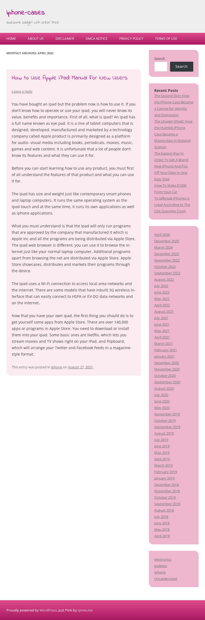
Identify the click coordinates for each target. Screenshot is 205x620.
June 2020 (161, 401)
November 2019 (167, 414)
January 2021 (164, 356)
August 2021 (164, 311)
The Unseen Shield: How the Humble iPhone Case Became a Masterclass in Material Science (173, 134)
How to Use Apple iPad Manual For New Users (70, 78)
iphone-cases (25, 13)
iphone (56, 367)
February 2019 (165, 471)
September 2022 (167, 273)
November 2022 (167, 260)
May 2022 (161, 298)
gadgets (160, 565)
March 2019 (163, 465)
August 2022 (164, 279)
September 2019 (167, 426)
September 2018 (167, 503)
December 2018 (166, 484)
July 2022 (161, 285)
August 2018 (164, 510)
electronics (162, 559)
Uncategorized (165, 578)
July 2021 (161, 317)
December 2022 (166, 253)
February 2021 (165, 350)
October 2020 (165, 375)
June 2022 (161, 292)
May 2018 (161, 529)
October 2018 (165, 497)
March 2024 (163, 247)
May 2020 (161, 407)
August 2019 (164, 433)
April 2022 (162, 305)
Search (159, 58)
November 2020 (167, 369)
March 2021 (163, 343)
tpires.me (85, 610)
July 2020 (161, 394)
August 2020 (164, 388)
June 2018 (161, 523)
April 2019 (162, 459)
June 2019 (161, 446)
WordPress (48, 610)
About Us (36, 38)
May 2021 (161, 330)
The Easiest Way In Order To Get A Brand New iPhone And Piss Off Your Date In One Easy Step (171, 166)
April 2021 (162, 337)
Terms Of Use (166, 38)
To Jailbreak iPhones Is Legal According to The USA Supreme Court (172, 204)
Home (11, 38)
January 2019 (164, 478)
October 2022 (165, 266)
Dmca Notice (97, 38)
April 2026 (162, 234)
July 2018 (161, 516)
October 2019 (165, 420)
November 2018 (167, 491)
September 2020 (167, 382)
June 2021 (161, 324)
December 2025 (166, 241)
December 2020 (166, 362)
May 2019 (161, 452)
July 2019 (161, 439)
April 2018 (162, 535)
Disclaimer (65, 38)
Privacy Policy (131, 38)
